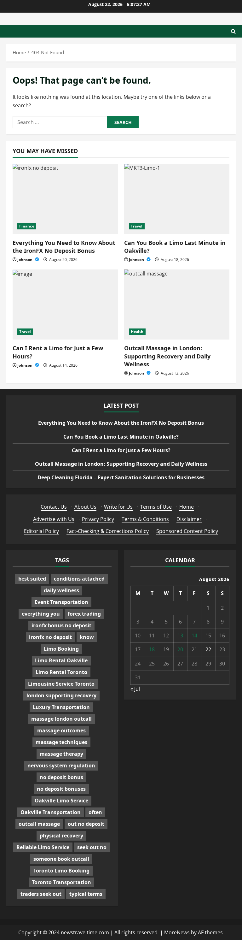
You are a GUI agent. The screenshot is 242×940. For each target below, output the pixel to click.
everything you (41, 613)
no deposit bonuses (61, 788)
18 (152, 649)
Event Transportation (61, 602)
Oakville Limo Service (61, 800)
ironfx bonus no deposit (61, 625)
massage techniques (61, 742)
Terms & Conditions (145, 519)
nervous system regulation (61, 765)
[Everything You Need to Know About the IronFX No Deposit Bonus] (65, 199)
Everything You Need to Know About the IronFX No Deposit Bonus (64, 246)
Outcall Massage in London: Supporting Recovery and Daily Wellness (167, 356)
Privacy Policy (98, 519)
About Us (85, 506)
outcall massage (39, 823)
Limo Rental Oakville (61, 660)
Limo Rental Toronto (61, 672)
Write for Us (118, 506)
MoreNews (177, 932)
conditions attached (79, 578)
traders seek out (40, 893)
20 (180, 649)
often (95, 812)
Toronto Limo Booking (61, 870)
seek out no (92, 847)
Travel (137, 226)
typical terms (85, 893)
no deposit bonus (61, 777)
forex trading (84, 613)
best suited (32, 578)
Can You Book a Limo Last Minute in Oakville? (121, 436)
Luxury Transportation (61, 707)
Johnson (25, 259)
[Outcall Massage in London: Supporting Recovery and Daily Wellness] (176, 304)
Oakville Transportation (50, 812)
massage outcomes (61, 730)
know (87, 637)
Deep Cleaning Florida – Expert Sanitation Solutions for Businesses (121, 477)
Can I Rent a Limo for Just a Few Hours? (121, 450)
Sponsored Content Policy (187, 531)
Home (186, 506)
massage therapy (61, 753)
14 (194, 635)
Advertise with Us (53, 519)
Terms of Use (156, 506)
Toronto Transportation (61, 882)
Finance (26, 226)
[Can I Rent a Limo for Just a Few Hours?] (65, 304)
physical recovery (61, 835)
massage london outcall (61, 718)
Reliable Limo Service (42, 847)
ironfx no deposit (50, 637)
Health (137, 331)
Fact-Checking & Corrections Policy (107, 531)
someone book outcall (61, 858)
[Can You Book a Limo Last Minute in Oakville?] (176, 199)
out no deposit (86, 823)
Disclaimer (189, 519)
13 (180, 635)
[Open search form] (233, 31)
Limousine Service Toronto (61, 683)
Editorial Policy (41, 531)
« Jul (135, 688)
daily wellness (61, 590)
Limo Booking (61, 648)
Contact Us (54, 506)
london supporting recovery (61, 695)
